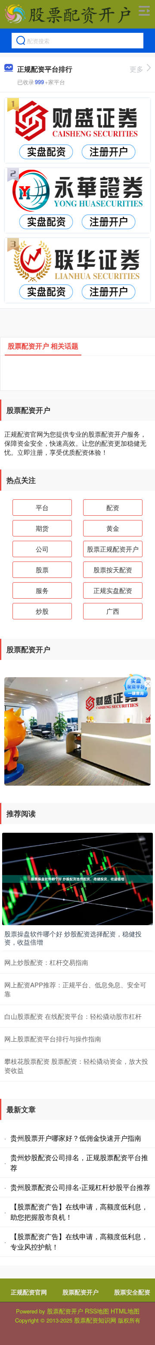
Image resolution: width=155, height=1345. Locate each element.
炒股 (42, 610)
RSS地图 (97, 1311)
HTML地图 (125, 1311)
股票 (42, 569)
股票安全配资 (132, 1292)
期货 (42, 528)
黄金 (112, 528)
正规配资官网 (29, 1292)
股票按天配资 (112, 569)
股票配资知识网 (95, 1320)
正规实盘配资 (112, 590)
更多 (136, 69)
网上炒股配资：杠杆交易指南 (46, 962)
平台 (42, 507)
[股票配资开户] (67, 14)
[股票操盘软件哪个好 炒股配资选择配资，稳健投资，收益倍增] (77, 877)
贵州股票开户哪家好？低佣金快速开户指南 (75, 1138)
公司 (42, 548)
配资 (112, 507)
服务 (42, 590)
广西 (112, 610)
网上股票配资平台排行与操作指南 (52, 1038)
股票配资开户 (80, 1292)
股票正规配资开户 (113, 548)
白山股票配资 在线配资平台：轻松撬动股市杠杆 (73, 1016)
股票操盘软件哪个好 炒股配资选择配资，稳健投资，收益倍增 (73, 938)
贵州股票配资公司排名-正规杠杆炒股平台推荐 (80, 1187)
